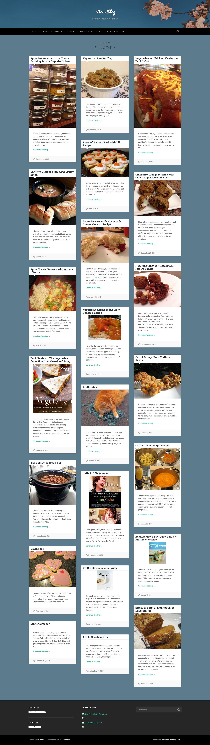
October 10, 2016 (94, 130)
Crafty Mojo (90, 387)
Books (46, 31)
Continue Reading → (41, 150)
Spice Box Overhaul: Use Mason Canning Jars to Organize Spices (50, 60)
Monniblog (105, 11)
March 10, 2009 (146, 595)
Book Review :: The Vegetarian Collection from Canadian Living (50, 360)
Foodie (71, 31)
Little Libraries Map (90, 31)
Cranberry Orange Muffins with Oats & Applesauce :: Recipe (154, 176)
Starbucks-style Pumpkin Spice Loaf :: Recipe (154, 609)
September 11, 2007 (95, 671)
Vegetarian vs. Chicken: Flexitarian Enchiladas (156, 60)
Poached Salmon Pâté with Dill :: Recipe (102, 144)
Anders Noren (169, 740)
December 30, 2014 (148, 344)
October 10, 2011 (94, 374)
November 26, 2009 (43, 536)
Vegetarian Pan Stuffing (97, 58)
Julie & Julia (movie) (95, 473)
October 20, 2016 (42, 159)
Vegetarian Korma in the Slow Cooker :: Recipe (101, 311)
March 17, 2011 (146, 433)
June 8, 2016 (93, 209)
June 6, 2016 (41, 257)
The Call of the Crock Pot (46, 462)
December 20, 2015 (148, 253)
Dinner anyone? (40, 623)
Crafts (58, 31)
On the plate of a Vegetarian (100, 568)
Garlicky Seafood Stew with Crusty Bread (52, 173)
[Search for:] (159, 709)
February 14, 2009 (42, 611)
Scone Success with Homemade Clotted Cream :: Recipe (102, 223)
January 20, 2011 (42, 450)
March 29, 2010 (146, 524)
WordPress (65, 740)
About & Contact (115, 31)
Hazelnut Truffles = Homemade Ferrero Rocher (154, 267)
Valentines (37, 548)
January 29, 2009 (94, 624)
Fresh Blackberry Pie (95, 637)
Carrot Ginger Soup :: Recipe (152, 445)
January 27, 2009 (147, 684)
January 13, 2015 (94, 297)
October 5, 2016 (147, 162)
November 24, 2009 (95, 555)
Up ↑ (180, 740)
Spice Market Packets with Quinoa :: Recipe (52, 271)
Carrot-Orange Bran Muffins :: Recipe (153, 358)
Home (34, 31)
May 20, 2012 (41, 345)
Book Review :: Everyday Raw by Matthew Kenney (155, 538)
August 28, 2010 (94, 461)
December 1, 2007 (43, 661)
